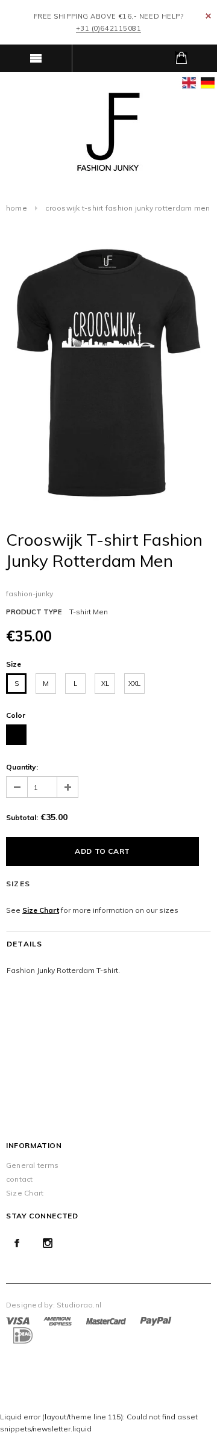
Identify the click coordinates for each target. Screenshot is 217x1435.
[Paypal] (156, 1320)
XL (105, 683)
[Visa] (18, 1320)
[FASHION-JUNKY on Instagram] (47, 1243)
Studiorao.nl (79, 1304)
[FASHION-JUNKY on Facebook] (17, 1243)
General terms (32, 1165)
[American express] (57, 1320)
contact (19, 1178)
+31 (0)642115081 (109, 28)
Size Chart (40, 910)
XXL (134, 683)
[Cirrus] (22, 1334)
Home (16, 207)
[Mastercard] (106, 1320)
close (208, 16)
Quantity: (22, 766)
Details (24, 943)
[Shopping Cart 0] (181, 58)
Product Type (33, 612)
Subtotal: (22, 817)
